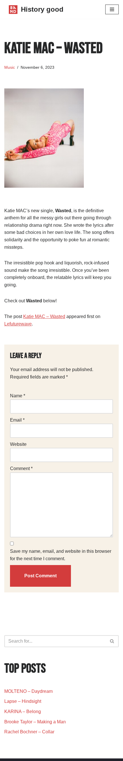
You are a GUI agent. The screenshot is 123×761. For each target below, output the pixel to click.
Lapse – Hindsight (22, 701)
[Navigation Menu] (112, 9)
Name (17, 395)
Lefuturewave (18, 323)
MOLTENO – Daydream (28, 691)
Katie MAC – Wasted (44, 316)
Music (9, 67)
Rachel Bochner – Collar (29, 731)
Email (17, 420)
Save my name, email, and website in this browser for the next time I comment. (60, 555)
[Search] (112, 641)
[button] (112, 641)
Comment (21, 468)
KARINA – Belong (22, 711)
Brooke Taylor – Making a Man (35, 721)
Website (18, 444)
